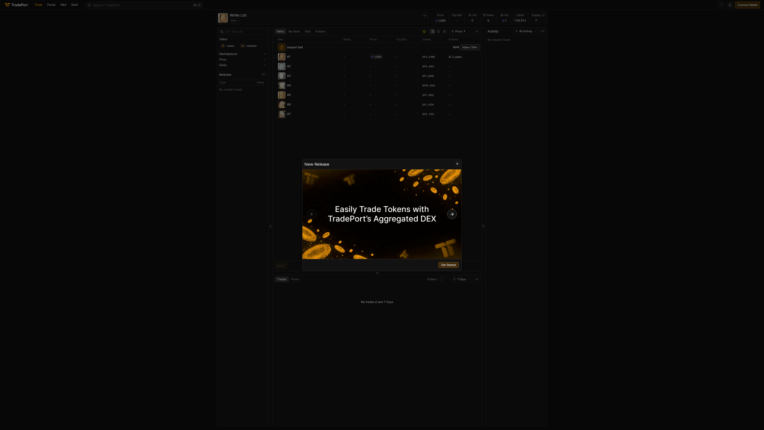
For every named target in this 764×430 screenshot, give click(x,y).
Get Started (448, 265)
